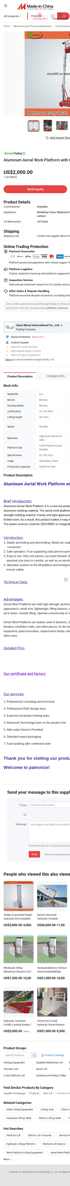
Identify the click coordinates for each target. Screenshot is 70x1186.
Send (34, 854)
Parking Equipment (14, 1062)
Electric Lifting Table (50, 1118)
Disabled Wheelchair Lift (49, 1062)
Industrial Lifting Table (18, 1118)
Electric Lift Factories (40, 1135)
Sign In (9, 359)
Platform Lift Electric (54, 1144)
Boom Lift (41, 1069)
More (7, 1159)
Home (7, 26)
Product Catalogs (54, 1055)
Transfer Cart (11, 1069)
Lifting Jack (47, 1109)
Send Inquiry (35, 189)
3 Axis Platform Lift (14, 1075)
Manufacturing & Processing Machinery (32, 26)
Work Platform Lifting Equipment (24, 1152)
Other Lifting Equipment (19, 1109)
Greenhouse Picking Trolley (51, 1075)
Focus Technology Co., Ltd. (45, 1171)
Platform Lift (13, 1135)
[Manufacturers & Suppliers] (35, 6)
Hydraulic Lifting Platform (20, 1144)
